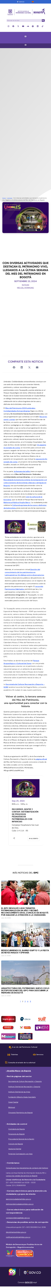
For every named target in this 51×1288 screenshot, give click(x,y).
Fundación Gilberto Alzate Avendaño (22, 1097)
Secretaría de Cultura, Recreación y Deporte (25, 1081)
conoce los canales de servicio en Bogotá (21, 1176)
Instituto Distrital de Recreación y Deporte (24, 1087)
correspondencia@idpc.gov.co (18, 1218)
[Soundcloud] (28, 26)
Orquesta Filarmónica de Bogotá (20, 1113)
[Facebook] (13, 26)
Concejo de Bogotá (15, 1144)
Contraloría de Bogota (16, 1129)
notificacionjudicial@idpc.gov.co (18, 1237)
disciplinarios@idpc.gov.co (16, 1232)
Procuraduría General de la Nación (21, 1139)
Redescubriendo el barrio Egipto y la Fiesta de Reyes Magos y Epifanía (25, 951)
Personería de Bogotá (16, 1134)
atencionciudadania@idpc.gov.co (18, 1199)
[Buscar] (43, 20)
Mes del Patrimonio (25, 288)
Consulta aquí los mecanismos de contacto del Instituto (27, 1168)
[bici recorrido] (36, 527)
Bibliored (11, 1107)
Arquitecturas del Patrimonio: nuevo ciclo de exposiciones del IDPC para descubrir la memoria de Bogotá (25, 990)
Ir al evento (33, 838)
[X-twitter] (18, 26)
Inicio (4, 198)
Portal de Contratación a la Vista (20, 1154)
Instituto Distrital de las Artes (19, 1092)
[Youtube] (23, 26)
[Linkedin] (38, 26)
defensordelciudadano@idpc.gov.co (19, 1204)
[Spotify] (33, 26)
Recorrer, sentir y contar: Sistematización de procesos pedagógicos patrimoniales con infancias (25, 815)
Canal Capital (13, 1102)
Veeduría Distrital (14, 1149)
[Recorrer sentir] (15, 527)
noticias (9, 198)
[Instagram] (8, 26)
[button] (25, 36)
